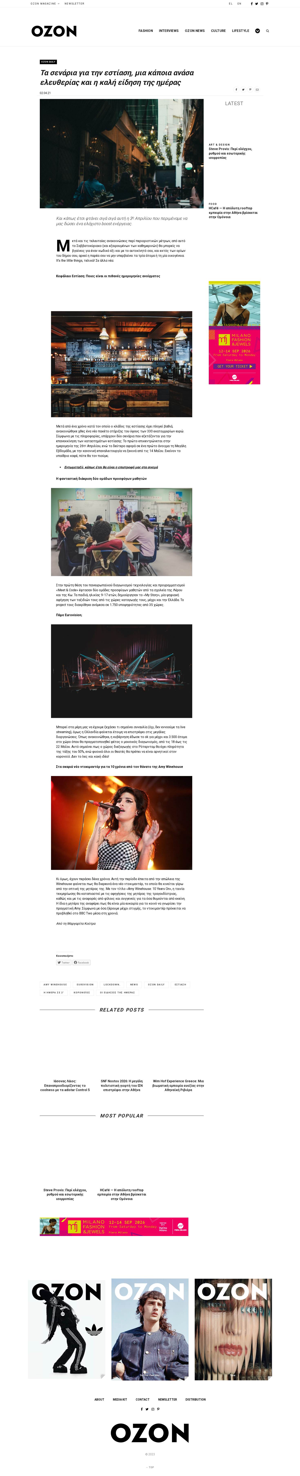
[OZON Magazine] (54, 31)
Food (213, 204)
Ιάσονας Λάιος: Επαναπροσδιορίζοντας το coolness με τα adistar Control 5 (65, 1085)
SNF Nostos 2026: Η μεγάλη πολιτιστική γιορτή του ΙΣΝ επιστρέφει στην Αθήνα (122, 1085)
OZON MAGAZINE (43, 3)
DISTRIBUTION (196, 1399)
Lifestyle (240, 31)
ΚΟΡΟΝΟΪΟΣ (82, 992)
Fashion (146, 31)
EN (239, 3)
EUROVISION (85, 984)
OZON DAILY (156, 984)
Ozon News (195, 31)
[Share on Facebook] (236, 89)
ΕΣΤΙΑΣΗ (180, 984)
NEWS (134, 984)
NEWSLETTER (74, 3)
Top (151, 1467)
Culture (218, 31)
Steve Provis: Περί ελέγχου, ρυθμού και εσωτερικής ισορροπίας (65, 1194)
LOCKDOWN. (112, 984)
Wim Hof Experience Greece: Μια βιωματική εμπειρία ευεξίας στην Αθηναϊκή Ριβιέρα (178, 1085)
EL (230, 3)
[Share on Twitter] (243, 89)
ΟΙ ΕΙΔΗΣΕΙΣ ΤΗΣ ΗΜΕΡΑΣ (117, 992)
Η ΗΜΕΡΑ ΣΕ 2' (54, 992)
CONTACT (143, 1399)
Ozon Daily (48, 62)
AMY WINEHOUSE (55, 984)
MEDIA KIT (120, 1399)
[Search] (266, 31)
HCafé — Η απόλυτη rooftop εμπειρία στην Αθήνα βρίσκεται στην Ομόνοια (121, 1194)
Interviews (169, 31)
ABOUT (99, 1399)
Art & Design (219, 144)
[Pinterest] (250, 89)
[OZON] (150, 1441)
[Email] (257, 89)
